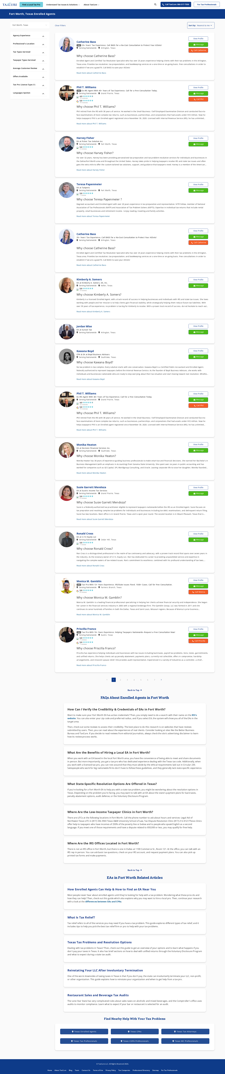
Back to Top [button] (133, 690)
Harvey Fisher (85, 138)
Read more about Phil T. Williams (91, 123)
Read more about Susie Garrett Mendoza (95, 519)
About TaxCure (60, 1070)
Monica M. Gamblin (89, 581)
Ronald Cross (85, 533)
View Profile (198, 38)
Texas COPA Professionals (136, 1041)
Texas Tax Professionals (85, 1041)
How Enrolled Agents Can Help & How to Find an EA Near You (111, 889)
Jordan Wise (84, 326)
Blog (70, 1070)
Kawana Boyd (85, 351)
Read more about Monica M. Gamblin (93, 614)
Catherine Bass (86, 42)
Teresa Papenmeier (89, 184)
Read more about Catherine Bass (91, 73)
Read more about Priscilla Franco (91, 665)
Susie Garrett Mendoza (91, 487)
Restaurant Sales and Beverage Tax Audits (98, 995)
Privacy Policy (111, 1070)
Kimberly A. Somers (89, 279)
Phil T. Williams (86, 87)
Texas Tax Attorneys (186, 1031)
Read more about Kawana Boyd (91, 379)
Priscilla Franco (86, 629)
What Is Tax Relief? (81, 917)
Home (50, 1070)
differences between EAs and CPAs (103, 901)
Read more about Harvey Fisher (91, 170)
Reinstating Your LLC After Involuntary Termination (105, 970)
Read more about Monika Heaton (91, 473)
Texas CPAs (136, 1031)
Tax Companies (124, 1070)
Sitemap (155, 1070)
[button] (198, 50)
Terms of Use (98, 1070)
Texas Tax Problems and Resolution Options (99, 942)
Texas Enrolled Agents (85, 1031)
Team (77, 1070)
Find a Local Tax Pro (31, 4)
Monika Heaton (86, 444)
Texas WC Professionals (186, 1041)
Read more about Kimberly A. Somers (93, 311)
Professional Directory (141, 1070)
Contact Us (86, 1070)
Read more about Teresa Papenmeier (93, 216)
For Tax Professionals (206, 4)
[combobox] (29, 25)
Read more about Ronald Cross (90, 565)
